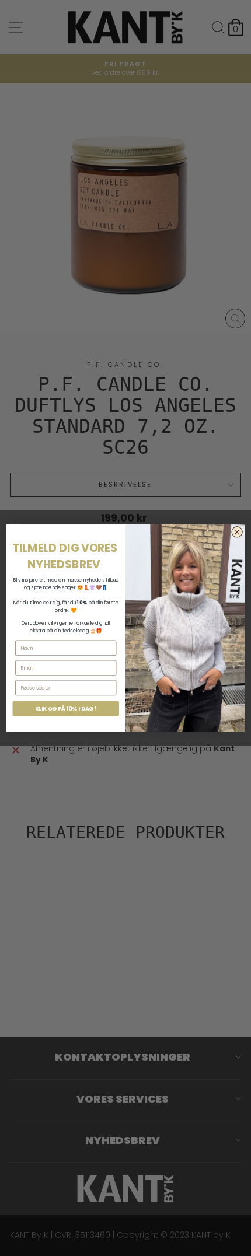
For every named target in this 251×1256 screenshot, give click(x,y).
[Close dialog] (237, 532)
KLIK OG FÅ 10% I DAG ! (66, 708)
